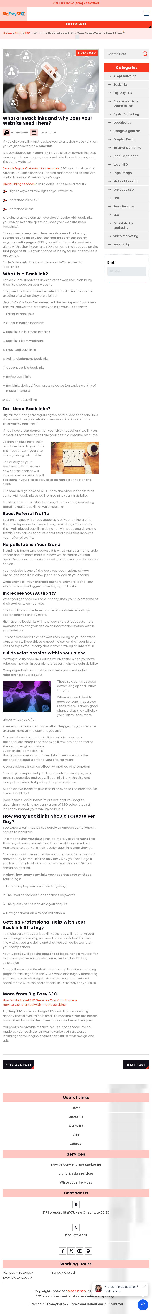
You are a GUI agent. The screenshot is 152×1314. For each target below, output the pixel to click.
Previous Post (18, 1065)
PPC (116, 198)
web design (122, 244)
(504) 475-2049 (87, 3)
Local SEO (120, 164)
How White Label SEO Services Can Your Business (40, 1000)
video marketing (125, 236)
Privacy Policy (55, 1304)
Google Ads (122, 122)
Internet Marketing (127, 148)
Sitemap (35, 1304)
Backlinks (120, 84)
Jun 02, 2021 (47, 132)
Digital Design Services (76, 1174)
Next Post (136, 1065)
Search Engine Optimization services (31, 168)
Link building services (19, 184)
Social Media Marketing (123, 225)
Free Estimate (76, 24)
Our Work (76, 1126)
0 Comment (19, 132)
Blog (76, 1135)
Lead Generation (125, 156)
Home (76, 1108)
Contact (76, 1144)
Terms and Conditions (87, 1304)
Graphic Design (124, 139)
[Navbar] (146, 14)
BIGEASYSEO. (77, 1291)
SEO (116, 215)
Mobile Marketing (126, 181)
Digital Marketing (126, 114)
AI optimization (124, 76)
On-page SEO (123, 190)
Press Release (123, 206)
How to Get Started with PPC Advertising (34, 1005)
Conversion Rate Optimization (125, 103)
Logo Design (122, 173)
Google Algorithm (126, 131)
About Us (76, 1117)
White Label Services (76, 1182)
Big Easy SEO (122, 93)
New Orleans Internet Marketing (76, 1165)
